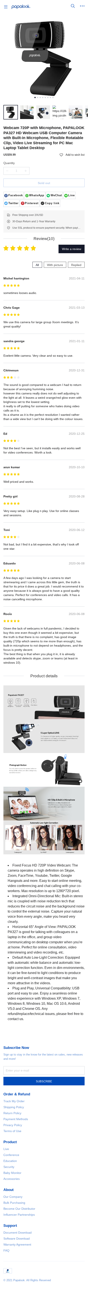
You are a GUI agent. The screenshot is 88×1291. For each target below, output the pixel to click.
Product (10, 1142)
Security (8, 1167)
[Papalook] (20, 6)
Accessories (11, 1179)
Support (10, 1226)
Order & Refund (16, 1094)
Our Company (12, 1196)
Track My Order (14, 1101)
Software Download (16, 1238)
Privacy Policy (12, 1125)
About (8, 1190)
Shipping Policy (13, 1107)
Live (6, 1149)
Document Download (17, 1232)
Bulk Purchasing (14, 1202)
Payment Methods (15, 1119)
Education (10, 1161)
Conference (11, 1155)
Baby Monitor (12, 1173)
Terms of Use (12, 1131)
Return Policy (12, 1113)
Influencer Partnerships (19, 1214)
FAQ (6, 1250)
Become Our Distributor (19, 1208)
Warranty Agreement (17, 1244)
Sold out (44, 183)
